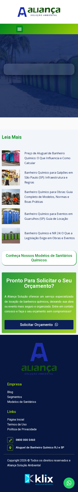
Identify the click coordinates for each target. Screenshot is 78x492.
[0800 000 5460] (10, 440)
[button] (19, 29)
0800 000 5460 (25, 440)
